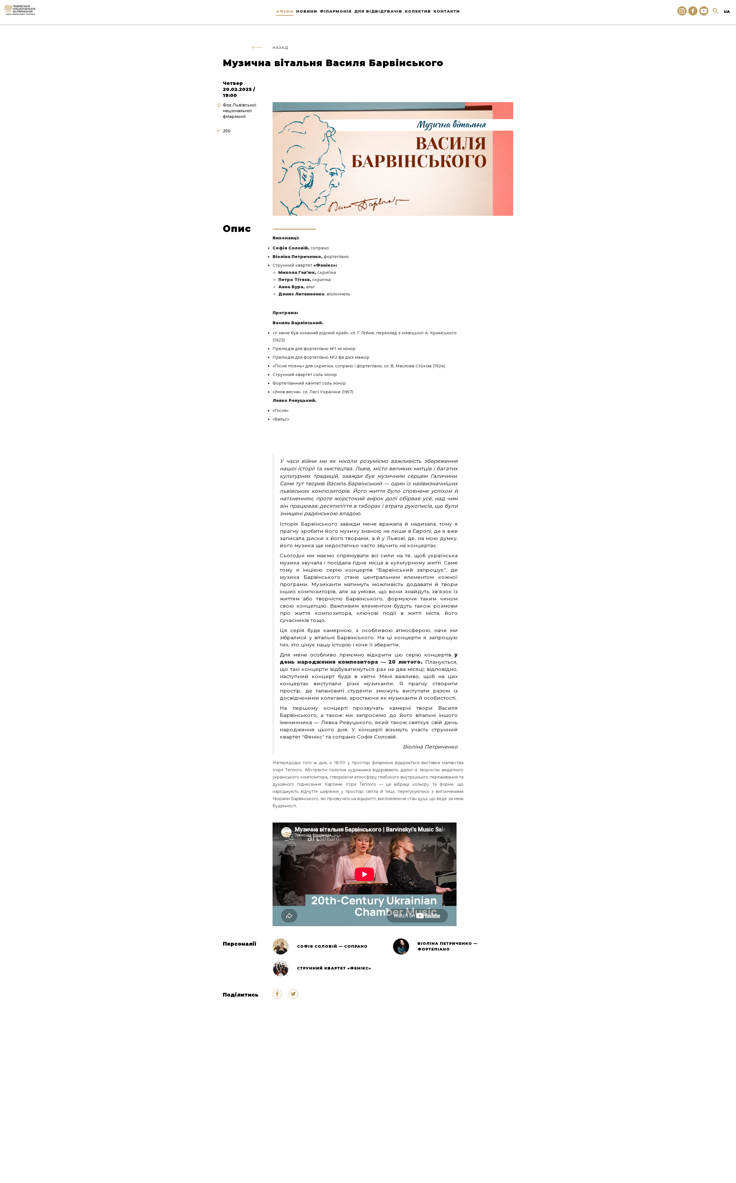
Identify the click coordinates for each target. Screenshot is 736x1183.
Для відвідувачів (378, 11)
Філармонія (336, 11)
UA (727, 11)
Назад (280, 47)
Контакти (447, 11)
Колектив (418, 11)
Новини (306, 11)
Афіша (285, 11)
